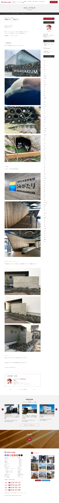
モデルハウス (21, 1)
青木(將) (45, 178)
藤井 (44, 91)
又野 (44, 167)
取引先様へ (19, 475)
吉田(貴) (45, 84)
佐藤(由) (45, 239)
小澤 (44, 211)
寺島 (44, 176)
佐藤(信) (45, 97)
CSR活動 (20, 466)
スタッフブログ (20, 469)
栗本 (44, 193)
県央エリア (20, 461)
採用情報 (19, 472)
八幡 (44, 182)
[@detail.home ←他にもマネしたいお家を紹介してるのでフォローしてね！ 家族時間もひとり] (50, 467)
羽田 (44, 180)
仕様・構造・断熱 (41, 1)
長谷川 (45, 226)
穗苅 (44, 150)
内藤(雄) (45, 130)
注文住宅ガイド (14, 2)
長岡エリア (20, 462)
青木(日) (45, 174)
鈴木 (44, 80)
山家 (44, 224)
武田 (44, 126)
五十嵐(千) (45, 202)
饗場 (44, 189)
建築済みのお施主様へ (21, 474)
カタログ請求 (19, 473)
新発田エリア (21, 460)
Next (56, 409)
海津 (44, 169)
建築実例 (25, 1)
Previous (3, 409)
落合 (44, 154)
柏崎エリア (20, 463)
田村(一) (45, 121)
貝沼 (44, 132)
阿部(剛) (45, 228)
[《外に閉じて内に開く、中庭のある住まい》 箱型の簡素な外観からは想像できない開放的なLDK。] (42, 467)
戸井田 (45, 158)
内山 (44, 73)
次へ (34, 389)
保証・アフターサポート (8, 466)
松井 (44, 93)
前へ (10, 389)
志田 (44, 82)
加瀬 (44, 156)
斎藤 (44, 69)
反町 (44, 104)
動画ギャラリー (7, 475)
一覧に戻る (22, 389)
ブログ (19, 2)
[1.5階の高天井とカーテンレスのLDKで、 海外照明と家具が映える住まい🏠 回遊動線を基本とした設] (34, 459)
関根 (44, 95)
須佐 (44, 119)
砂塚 (44, 145)
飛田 (44, 237)
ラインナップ (6, 473)
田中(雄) (45, 117)
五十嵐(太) (45, 128)
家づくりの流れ (7, 467)
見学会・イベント (14, 1)
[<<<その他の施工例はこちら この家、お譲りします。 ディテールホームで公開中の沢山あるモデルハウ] (42, 475)
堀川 (44, 215)
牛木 (44, 152)
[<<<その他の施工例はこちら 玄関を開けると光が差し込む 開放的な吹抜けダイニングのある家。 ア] (50, 475)
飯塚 (44, 187)
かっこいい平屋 (7, 463)
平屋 (33, 1)
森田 (44, 241)
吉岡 (44, 200)
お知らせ (19, 467)
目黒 (44, 67)
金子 (44, 71)
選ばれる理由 (6, 457)
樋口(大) (45, 106)
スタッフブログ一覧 (49, 18)
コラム (45, 58)
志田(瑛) (45, 204)
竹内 (44, 115)
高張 (44, 102)
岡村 (44, 191)
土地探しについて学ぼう (9, 472)
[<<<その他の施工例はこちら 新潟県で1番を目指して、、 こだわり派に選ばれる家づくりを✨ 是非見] (34, 467)
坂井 (44, 60)
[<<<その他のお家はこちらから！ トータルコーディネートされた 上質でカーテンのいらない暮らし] (34, 475)
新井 (44, 165)
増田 (44, 139)
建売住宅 (36, 1)
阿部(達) (45, 217)
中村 (44, 108)
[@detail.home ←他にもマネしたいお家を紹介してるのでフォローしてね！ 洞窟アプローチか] (42, 459)
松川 (44, 198)
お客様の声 (29, 1)
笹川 (44, 163)
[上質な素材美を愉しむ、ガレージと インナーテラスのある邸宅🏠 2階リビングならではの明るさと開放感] (50, 459)
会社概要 (22, 2)
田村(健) (45, 78)
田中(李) (45, 213)
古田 (44, 235)
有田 (44, 143)
